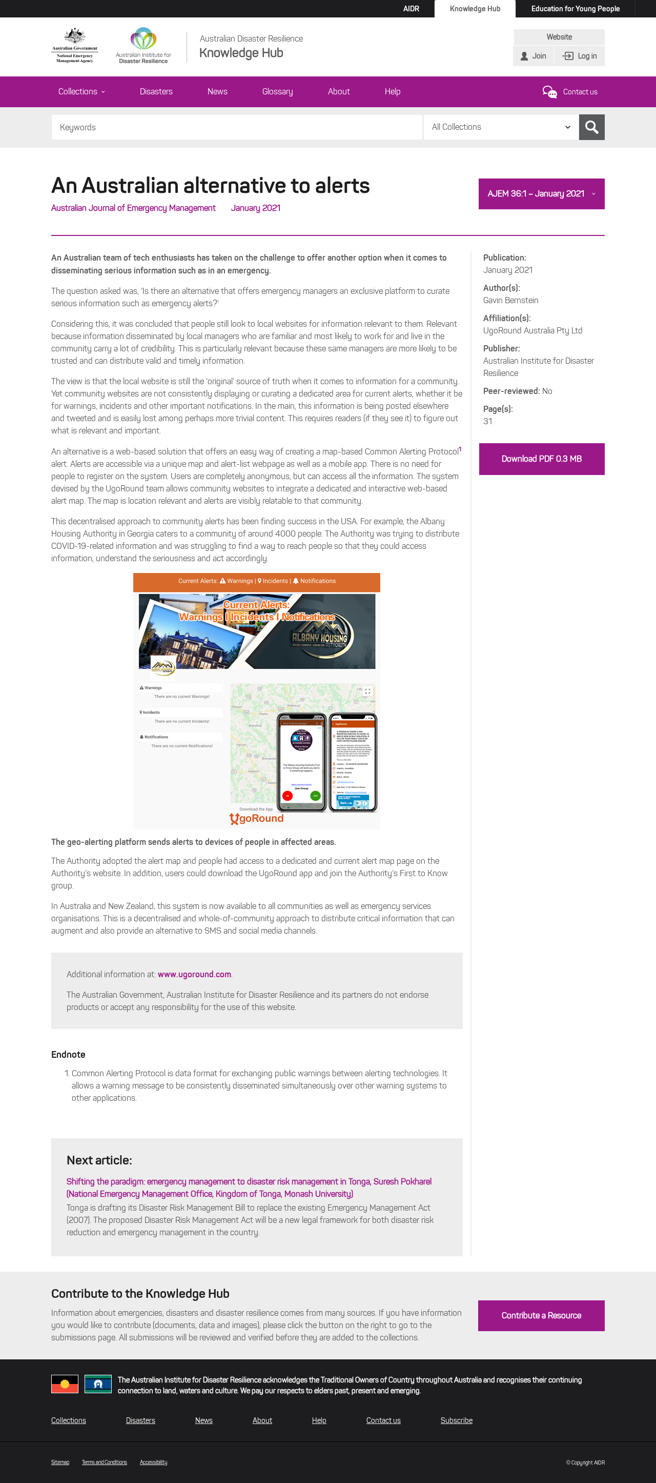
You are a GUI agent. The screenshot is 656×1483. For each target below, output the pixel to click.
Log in (587, 56)
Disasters (156, 91)
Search (592, 127)
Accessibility (154, 1462)
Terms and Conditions (104, 1462)
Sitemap (60, 1462)
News (218, 91)
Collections (77, 91)
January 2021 (255, 208)
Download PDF (542, 459)
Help (393, 91)
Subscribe (457, 1420)
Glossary (277, 91)
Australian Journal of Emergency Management (133, 208)
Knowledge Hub (475, 8)
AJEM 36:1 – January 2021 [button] (536, 194)
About (339, 91)
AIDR (411, 8)
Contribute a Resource (541, 1315)
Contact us (580, 92)
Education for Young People (575, 8)
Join (539, 56)
